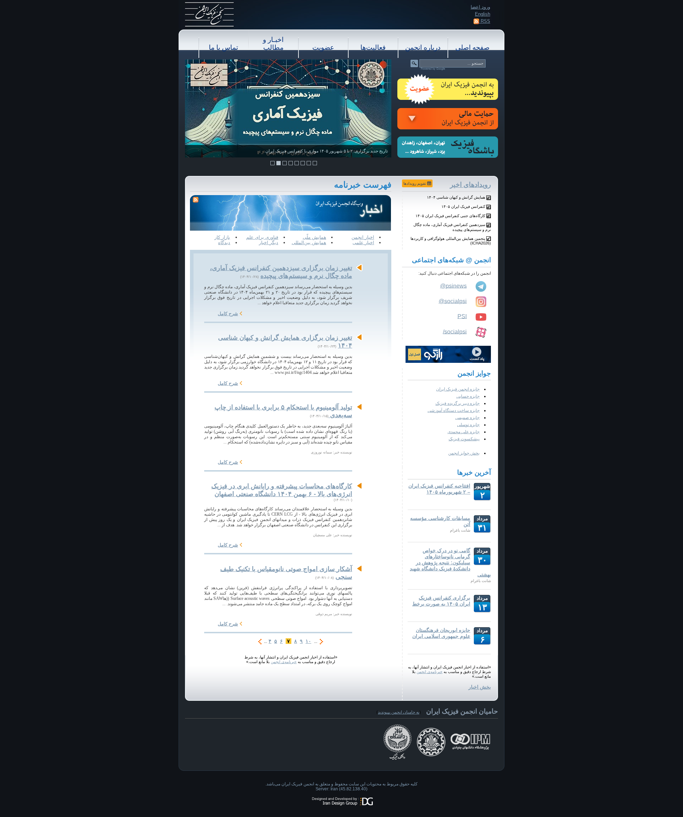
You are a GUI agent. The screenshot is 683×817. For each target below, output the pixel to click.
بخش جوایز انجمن (464, 453)
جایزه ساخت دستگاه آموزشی (454, 410)
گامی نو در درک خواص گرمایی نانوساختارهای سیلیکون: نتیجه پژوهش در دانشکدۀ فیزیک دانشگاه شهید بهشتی (450, 562)
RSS (484, 21)
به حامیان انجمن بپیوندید (398, 712)
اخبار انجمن (362, 237)
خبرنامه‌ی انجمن (430, 672)
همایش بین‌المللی (309, 242)
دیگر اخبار (268, 242)
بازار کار (222, 237)
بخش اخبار (479, 687)
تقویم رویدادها (415, 183)
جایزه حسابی (468, 396)
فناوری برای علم (262, 237)
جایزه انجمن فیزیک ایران (458, 389)
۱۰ (308, 641)
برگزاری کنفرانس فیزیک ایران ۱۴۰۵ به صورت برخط (441, 601)
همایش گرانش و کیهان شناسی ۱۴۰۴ (456, 197)
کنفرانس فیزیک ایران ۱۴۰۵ (463, 206)
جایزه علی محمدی (464, 431)
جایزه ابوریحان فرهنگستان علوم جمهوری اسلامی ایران (441, 633)
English (482, 14)
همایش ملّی (314, 237)
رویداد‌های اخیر (470, 184)
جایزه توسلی (468, 424)
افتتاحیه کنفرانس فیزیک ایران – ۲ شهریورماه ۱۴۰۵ (439, 489)
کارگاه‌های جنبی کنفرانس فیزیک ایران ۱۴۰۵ (450, 216)
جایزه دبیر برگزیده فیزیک (457, 403)
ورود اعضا (480, 7)
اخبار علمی (363, 242)
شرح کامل (228, 313)
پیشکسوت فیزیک (464, 438)
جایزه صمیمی (467, 417)
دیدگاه (224, 242)
